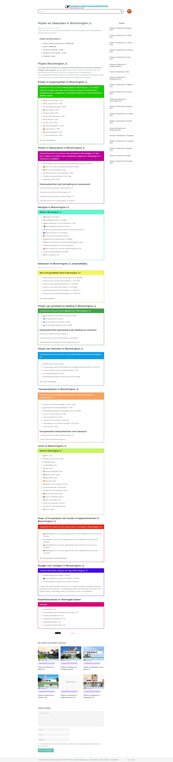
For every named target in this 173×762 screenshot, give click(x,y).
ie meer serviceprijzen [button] (49, 381)
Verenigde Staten (46, 663)
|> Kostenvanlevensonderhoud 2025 (49, 759)
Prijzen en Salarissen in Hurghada (122, 135)
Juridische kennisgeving (80, 759)
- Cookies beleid (93, 759)
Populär (122, 23)
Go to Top (131, 759)
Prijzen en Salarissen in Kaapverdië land (118, 65)
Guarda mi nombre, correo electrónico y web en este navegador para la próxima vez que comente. (69, 745)
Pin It (73, 633)
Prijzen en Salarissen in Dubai (120, 155)
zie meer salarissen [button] (48, 298)
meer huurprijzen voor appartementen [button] (54, 558)
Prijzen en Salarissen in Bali (119, 72)
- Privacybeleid (113, 759)
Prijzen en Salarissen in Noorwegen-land (118, 100)
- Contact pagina (103, 759)
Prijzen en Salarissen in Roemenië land (118, 129)
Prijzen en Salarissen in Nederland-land (118, 78)
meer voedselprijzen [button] (48, 140)
